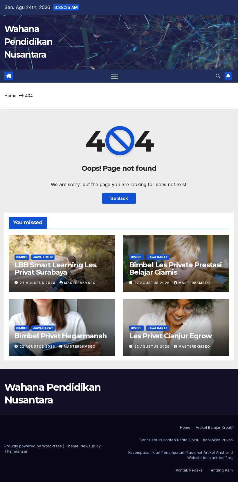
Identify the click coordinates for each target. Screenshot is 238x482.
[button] (218, 76)
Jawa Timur (43, 257)
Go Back (119, 198)
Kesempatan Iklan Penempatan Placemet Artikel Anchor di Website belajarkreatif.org (181, 455)
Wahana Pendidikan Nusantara (28, 42)
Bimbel (22, 257)
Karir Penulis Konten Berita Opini (169, 439)
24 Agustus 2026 (38, 283)
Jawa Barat (158, 257)
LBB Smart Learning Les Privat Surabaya (55, 268)
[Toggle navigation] (114, 76)
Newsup (87, 446)
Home (10, 95)
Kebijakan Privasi (218, 439)
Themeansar (15, 451)
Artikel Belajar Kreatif (215, 427)
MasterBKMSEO (80, 283)
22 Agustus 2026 (152, 283)
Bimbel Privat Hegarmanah (61, 336)
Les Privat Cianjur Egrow (170, 336)
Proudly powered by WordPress (33, 446)
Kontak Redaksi (189, 470)
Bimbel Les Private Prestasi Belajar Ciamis (175, 268)
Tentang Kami (221, 470)
